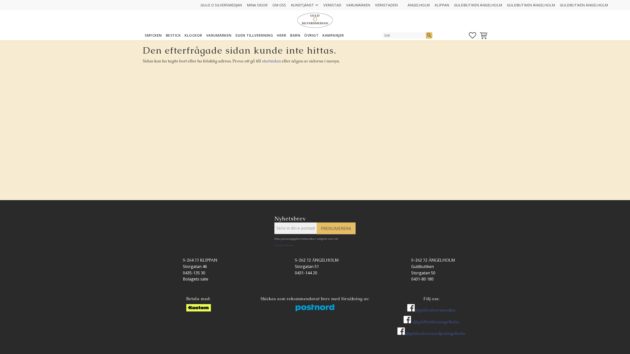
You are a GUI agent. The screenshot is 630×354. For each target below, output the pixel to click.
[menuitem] (402, 2)
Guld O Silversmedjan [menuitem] (221, 5)
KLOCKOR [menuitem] (193, 35)
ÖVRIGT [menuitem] (311, 35)
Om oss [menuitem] (279, 5)
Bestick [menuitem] (173, 35)
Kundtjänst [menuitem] (302, 5)
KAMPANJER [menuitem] (333, 35)
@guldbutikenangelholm (436, 321)
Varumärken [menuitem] (358, 5)
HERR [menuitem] (281, 35)
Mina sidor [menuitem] (257, 5)
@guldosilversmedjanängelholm (435, 333)
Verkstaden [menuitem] (386, 5)
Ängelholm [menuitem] (419, 5)
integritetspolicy (284, 245)
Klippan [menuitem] (442, 5)
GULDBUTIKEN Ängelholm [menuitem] (478, 5)
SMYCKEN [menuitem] (153, 35)
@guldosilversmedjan (435, 310)
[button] (472, 35)
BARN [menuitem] (295, 35)
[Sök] (429, 35)
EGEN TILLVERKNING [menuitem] (254, 35)
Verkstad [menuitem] (332, 5)
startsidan (271, 61)
